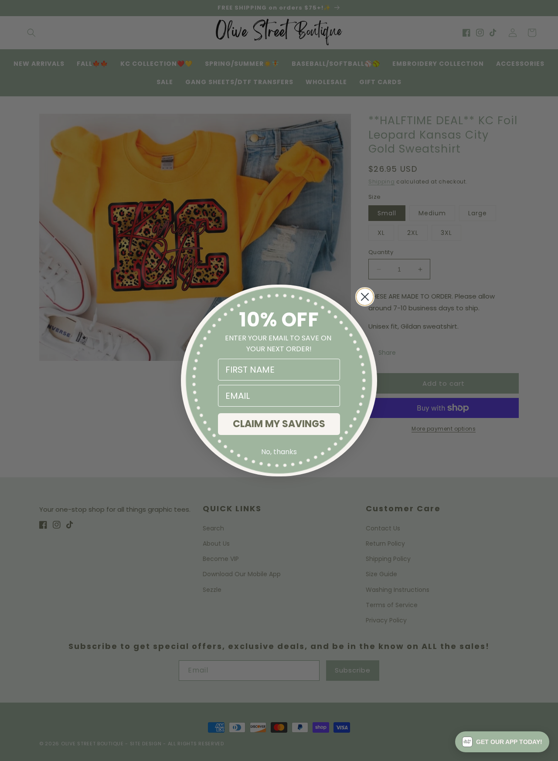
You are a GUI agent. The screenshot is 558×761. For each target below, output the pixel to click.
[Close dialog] (365, 297)
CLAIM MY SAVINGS (279, 424)
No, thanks (279, 452)
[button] (502, 741)
